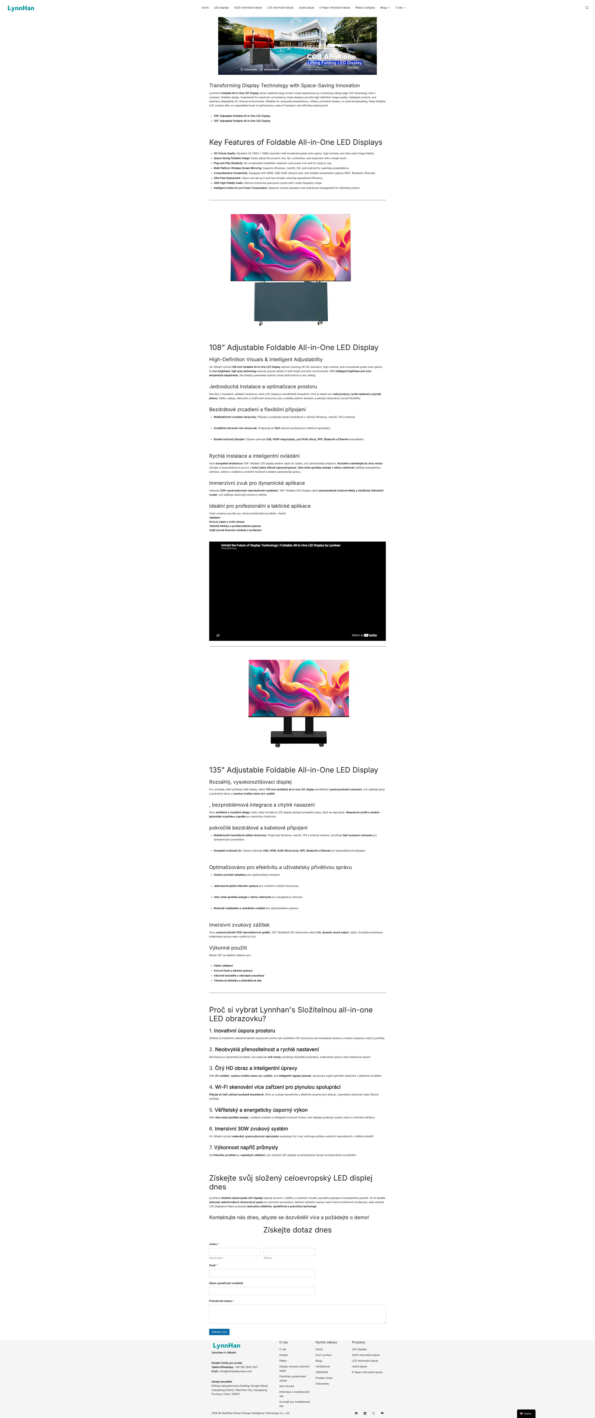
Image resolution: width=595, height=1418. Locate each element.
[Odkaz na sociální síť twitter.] (373, 1413)
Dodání (283, 1355)
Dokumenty (322, 1383)
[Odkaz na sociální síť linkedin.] (365, 1413)
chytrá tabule (306, 7)
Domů (205, 7)
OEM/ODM (322, 1372)
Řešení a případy (365, 7)
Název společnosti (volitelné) (226, 1283)
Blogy (383, 7)
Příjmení (268, 1258)
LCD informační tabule (280, 7)
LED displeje (221, 7)
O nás (399, 7)
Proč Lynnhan (323, 1355)
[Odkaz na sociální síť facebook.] (356, 1413)
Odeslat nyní (219, 1331)
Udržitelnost (323, 1366)
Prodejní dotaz (324, 1377)
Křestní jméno (216, 1258)
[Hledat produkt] (587, 8)
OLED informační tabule (248, 7)
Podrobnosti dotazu (221, 1301)
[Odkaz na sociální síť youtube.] (382, 1413)
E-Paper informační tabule (335, 7)
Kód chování (286, 1386)
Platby (283, 1360)
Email (213, 1265)
